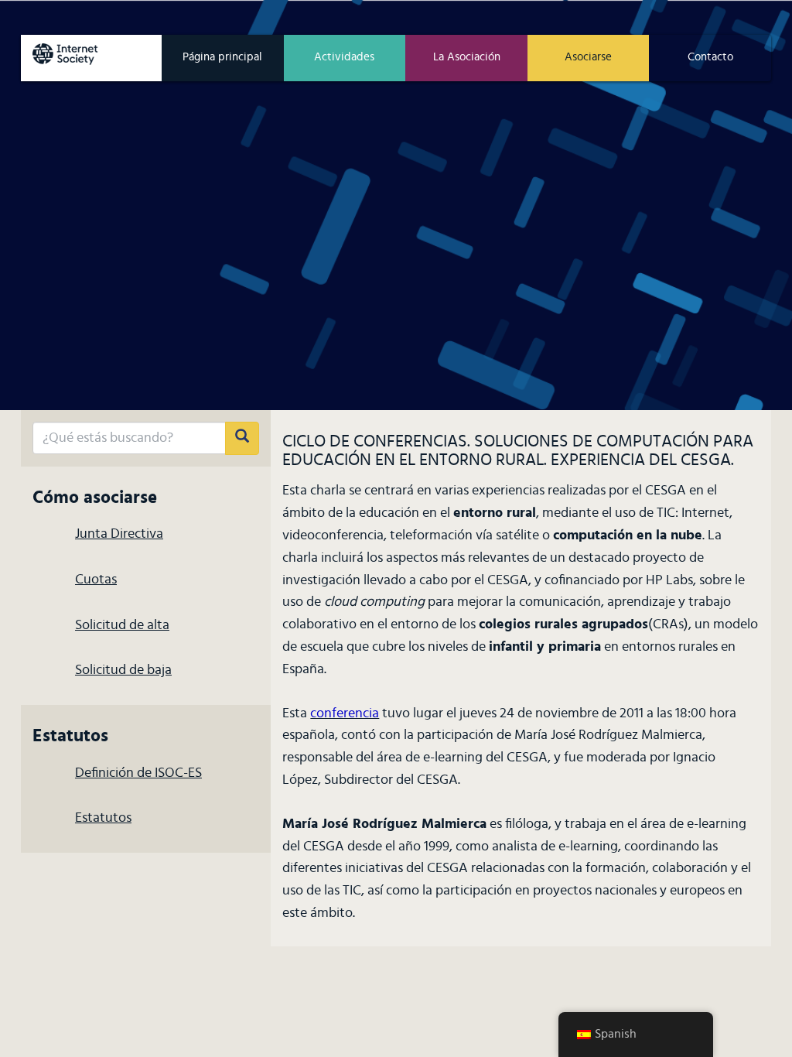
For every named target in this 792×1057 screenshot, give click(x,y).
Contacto (710, 57)
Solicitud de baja (123, 670)
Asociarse (588, 57)
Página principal (222, 57)
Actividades (344, 57)
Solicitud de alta (122, 625)
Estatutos (103, 818)
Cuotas (96, 580)
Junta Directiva (119, 534)
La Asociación (466, 57)
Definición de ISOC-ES (138, 773)
